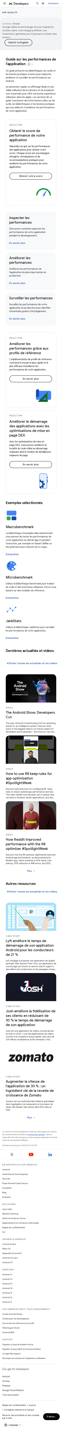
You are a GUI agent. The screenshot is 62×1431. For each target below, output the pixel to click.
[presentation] (31, 503)
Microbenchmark (19, 577)
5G (3, 1232)
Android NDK (8, 1332)
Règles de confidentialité (13, 1227)
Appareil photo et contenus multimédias (20, 1223)
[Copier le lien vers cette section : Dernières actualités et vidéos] (9, 655)
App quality (10, 12)
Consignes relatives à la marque (19, 1410)
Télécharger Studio (11, 1328)
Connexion (53, 3)
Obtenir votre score (31, 176)
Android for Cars (10, 1258)
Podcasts (6, 1197)
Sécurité (6, 1178)
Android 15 (7, 1283)
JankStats (13, 621)
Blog (4, 1192)
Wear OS (6, 1248)
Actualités (7, 1188)
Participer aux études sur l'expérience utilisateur (24, 1358)
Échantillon (12, 554)
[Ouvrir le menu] (4, 3)
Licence (32, 1405)
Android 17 (7, 1274)
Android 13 (7, 1293)
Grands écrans (9, 1244)
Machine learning (10, 1213)
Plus (31, 871)
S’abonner (52, 1416)
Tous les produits (10, 1395)
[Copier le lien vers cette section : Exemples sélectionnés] (46, 503)
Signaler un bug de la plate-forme (17, 1344)
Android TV (7, 1262)
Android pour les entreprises (15, 1174)
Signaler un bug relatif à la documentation (21, 1349)
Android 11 (7, 1302)
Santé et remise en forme (14, 1218)
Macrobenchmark (20, 527)
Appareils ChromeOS (12, 1253)
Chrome (6, 1381)
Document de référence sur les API (18, 1323)
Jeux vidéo (7, 1209)
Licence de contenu (36, 1134)
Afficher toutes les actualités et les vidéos (32, 663)
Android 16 (7, 1279)
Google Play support (11, 1353)
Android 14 (7, 1288)
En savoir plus (17, 243)
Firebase (6, 1385)
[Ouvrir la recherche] (37, 3)
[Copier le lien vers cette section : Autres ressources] (39, 884)
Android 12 (7, 1297)
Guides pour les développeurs (15, 1318)
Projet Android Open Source (15, 1183)
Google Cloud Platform (13, 1390)
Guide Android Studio (12, 1314)
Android (6, 1169)
